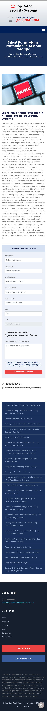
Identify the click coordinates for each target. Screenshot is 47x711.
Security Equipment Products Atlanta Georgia (22, 424)
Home (11, 54)
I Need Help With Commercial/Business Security (22, 336)
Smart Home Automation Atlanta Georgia (21, 557)
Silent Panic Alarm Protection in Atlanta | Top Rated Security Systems (22, 540)
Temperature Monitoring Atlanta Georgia (21, 466)
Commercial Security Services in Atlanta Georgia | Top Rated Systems (23, 569)
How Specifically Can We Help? (17, 341)
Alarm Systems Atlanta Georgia (17, 437)
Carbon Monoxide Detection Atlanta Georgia (22, 552)
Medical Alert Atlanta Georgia (16, 562)
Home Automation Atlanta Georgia (18, 418)
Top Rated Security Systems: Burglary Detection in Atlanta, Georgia (20, 499)
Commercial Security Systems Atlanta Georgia (23, 405)
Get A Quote (23, 648)
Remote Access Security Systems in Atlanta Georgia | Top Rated (22, 430)
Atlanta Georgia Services (26, 54)
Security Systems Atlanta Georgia (18, 472)
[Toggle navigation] (43, 29)
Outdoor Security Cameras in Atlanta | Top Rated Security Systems (21, 411)
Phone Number (10, 288)
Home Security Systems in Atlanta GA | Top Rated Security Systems (22, 443)
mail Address (10, 277)
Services (5, 629)
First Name (9, 256)
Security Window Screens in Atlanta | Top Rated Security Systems (21, 524)
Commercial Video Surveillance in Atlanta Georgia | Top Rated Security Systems (20, 451)
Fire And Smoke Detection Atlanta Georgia (21, 485)
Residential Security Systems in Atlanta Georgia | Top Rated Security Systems (23, 478)
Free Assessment (23, 658)
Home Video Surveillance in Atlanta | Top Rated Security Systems (23, 491)
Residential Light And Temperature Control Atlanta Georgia (21, 459)
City (6, 309)
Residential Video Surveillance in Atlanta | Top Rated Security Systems (23, 516)
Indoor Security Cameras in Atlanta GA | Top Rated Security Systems (22, 532)
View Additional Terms (33, 366)
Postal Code (9, 298)
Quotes (5, 625)
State (7, 320)
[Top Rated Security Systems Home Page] (23, 8)
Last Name (9, 266)
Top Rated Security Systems (24, 703)
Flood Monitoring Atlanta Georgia (18, 547)
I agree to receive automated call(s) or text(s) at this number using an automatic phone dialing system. (24, 364)
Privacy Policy (7, 637)
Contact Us (6, 633)
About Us (5, 621)
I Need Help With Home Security (19, 332)
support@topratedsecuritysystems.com (23, 387)
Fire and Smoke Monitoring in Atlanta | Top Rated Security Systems (21, 507)
